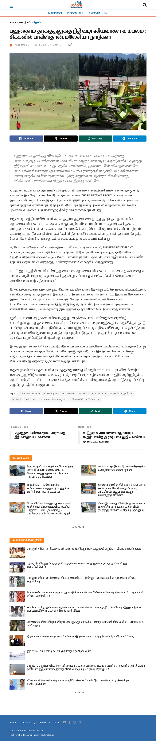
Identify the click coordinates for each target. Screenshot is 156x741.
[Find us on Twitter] (80, 722)
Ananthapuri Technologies (40, 735)
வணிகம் (94, 12)
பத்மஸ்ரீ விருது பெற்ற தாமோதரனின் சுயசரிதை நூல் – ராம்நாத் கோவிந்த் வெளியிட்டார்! (77, 565)
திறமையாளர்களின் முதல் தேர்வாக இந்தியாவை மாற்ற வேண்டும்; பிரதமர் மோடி (81, 637)
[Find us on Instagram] (74, 722)
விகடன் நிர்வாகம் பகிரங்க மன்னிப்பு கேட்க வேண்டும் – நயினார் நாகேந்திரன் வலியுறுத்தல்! (78, 682)
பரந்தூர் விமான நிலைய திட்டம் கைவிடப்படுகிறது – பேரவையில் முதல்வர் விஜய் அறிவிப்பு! (81, 579)
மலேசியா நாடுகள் (121, 393)
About (13, 722)
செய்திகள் (55, 12)
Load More (78, 526)
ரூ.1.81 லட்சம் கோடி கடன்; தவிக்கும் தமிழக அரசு (59, 651)
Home (13, 22)
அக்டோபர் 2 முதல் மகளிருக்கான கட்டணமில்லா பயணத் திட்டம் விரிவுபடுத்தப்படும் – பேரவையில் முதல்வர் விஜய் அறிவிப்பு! (84, 609)
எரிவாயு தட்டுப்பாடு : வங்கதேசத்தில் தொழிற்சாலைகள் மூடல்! (122, 468)
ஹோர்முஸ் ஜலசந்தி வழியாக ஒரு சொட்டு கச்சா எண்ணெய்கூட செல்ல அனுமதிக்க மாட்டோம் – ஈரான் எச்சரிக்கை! (50, 472)
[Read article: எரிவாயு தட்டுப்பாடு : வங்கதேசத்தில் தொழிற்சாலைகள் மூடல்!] (88, 470)
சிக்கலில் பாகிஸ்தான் (85, 399)
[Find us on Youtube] (64, 722)
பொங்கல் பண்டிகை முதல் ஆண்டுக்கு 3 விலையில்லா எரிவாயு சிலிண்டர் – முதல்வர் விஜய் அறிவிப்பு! (85, 594)
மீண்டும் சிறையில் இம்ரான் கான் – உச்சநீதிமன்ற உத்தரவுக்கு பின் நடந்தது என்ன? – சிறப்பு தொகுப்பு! (122, 507)
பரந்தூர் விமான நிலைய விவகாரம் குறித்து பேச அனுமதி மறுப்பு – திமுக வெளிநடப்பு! (84, 549)
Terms (56, 722)
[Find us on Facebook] (70, 722)
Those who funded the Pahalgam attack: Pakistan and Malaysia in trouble (62, 393)
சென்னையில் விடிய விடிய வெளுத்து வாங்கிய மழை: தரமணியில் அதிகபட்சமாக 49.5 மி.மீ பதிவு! (85, 623)
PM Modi (16, 399)
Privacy (42, 722)
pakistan (30, 399)
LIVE (106, 12)
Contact (27, 722)
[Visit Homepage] (76, 5)
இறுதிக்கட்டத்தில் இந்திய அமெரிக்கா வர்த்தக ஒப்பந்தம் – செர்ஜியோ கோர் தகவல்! (48, 488)
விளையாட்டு (75, 12)
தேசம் (37, 22)
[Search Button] (144, 5)
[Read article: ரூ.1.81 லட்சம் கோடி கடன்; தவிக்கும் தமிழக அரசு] (17, 655)
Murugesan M (22, 45)
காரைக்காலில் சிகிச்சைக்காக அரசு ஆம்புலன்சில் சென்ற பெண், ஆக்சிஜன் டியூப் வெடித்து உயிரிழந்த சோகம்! (122, 490)
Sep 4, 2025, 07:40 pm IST (48, 45)
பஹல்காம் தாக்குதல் (53, 399)
